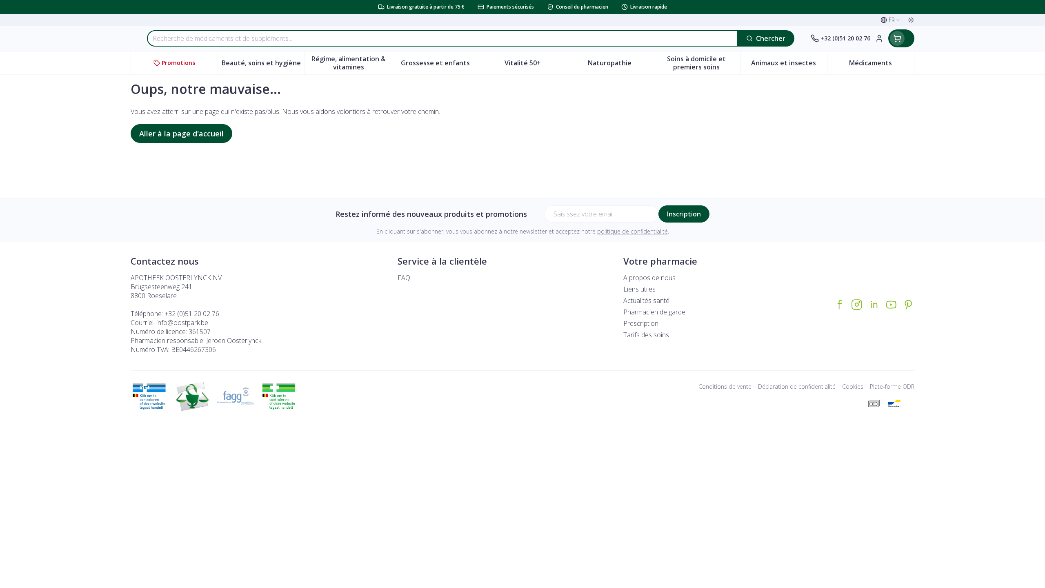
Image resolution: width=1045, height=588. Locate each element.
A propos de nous (649, 277)
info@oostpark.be (182, 322)
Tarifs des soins (646, 334)
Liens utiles (639, 289)
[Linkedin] (874, 304)
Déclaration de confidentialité (797, 386)
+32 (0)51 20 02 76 (192, 313)
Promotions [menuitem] (178, 63)
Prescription (640, 323)
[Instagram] (857, 304)
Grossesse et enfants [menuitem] (440, 64)
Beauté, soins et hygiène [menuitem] (263, 64)
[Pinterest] (908, 304)
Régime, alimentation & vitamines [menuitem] (351, 62)
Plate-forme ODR (892, 386)
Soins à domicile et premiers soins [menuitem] (703, 62)
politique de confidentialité (632, 231)
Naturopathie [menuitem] (620, 64)
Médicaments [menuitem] (881, 64)
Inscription (684, 213)
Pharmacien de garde (654, 311)
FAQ (404, 277)
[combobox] (442, 38)
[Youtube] (891, 304)
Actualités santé (646, 300)
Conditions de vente (725, 386)
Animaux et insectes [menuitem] (789, 64)
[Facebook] (840, 304)
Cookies (852, 386)
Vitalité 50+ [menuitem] (535, 64)
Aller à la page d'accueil (181, 133)
